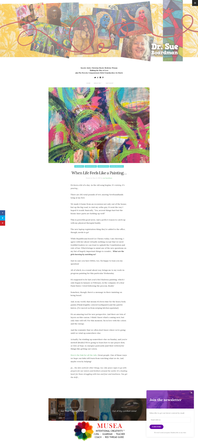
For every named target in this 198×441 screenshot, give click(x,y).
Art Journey (79, 166)
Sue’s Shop (109, 83)
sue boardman (107, 178)
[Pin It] (2, 223)
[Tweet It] (2, 218)
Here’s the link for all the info (84, 355)
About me (97, 83)
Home (88, 83)
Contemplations (91, 166)
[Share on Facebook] (2, 212)
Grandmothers (103, 166)
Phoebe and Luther (117, 166)
